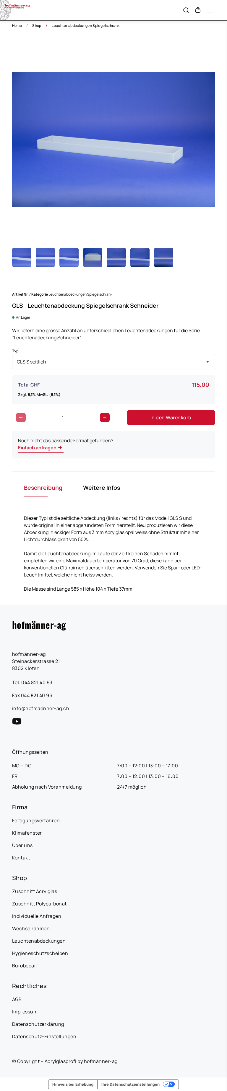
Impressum (25, 1011)
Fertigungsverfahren (36, 820)
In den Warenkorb (171, 417)
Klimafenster (27, 833)
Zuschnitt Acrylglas (34, 891)
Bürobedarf (25, 965)
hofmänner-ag (39, 624)
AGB (17, 999)
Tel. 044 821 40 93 (32, 682)
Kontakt (21, 857)
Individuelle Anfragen (36, 916)
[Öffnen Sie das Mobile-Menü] (210, 10)
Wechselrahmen (31, 928)
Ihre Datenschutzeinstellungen (130, 1084)
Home (17, 25)
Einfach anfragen (37, 447)
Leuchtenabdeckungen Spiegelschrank (85, 25)
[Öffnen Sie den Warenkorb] (197, 10)
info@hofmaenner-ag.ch (40, 708)
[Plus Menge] (105, 417)
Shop (36, 25)
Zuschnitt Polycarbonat (39, 903)
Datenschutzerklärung (38, 1024)
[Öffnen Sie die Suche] (186, 10)
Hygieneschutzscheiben (40, 953)
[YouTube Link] (17, 721)
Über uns (22, 845)
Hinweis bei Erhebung (72, 1084)
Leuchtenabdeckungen (39, 941)
